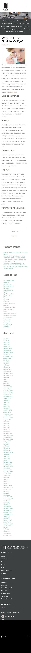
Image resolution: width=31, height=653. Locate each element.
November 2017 (8, 487)
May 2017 (6, 493)
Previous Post (14, 231)
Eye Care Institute (8, 294)
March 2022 (6, 429)
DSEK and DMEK (8, 290)
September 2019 (8, 466)
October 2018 (7, 474)
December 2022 (8, 414)
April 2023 (6, 406)
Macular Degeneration (9, 313)
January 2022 (7, 431)
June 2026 (6, 340)
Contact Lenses (7, 284)
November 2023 (8, 393)
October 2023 (7, 394)
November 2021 (8, 435)
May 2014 (6, 528)
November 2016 (8, 499)
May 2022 (6, 425)
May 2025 (6, 364)
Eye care (5, 292)
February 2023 (7, 410)
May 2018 (6, 481)
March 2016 (6, 504)
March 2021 (6, 448)
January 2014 (7, 533)
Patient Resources (6, 570)
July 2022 (6, 421)
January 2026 (7, 350)
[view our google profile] (4, 607)
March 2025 (6, 367)
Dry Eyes (6, 288)
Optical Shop (7, 319)
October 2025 (7, 354)
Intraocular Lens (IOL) (9, 307)
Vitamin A (6, 326)
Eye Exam (6, 297)
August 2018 (7, 475)
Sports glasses (7, 323)
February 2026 (7, 348)
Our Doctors (4, 559)
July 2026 (6, 339)
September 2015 (8, 514)
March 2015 (6, 518)
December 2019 (8, 462)
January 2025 (7, 371)
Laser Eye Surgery (8, 309)
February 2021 (7, 450)
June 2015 (6, 516)
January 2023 (7, 412)
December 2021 (8, 433)
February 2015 (7, 520)
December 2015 (8, 508)
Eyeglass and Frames (9, 303)
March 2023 (6, 408)
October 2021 (7, 437)
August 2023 (7, 398)
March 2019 (6, 468)
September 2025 (8, 356)
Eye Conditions (6, 45)
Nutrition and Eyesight (9, 315)
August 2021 (7, 441)
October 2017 (7, 489)
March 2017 (6, 495)
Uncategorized (7, 325)
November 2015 (8, 510)
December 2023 (8, 391)
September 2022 (8, 418)
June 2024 (6, 379)
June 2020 (6, 456)
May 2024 (6, 381)
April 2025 (6, 366)
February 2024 (7, 387)
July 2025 (6, 360)
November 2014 (8, 524)
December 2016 (8, 497)
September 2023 (8, 396)
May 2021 (6, 445)
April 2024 (6, 383)
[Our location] (30, 637)
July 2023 (6, 400)
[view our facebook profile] (2, 607)
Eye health (6, 299)
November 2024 (8, 375)
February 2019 (7, 470)
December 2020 (8, 452)
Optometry (6, 321)
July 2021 (6, 443)
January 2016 (7, 506)
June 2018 (6, 479)
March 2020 (6, 460)
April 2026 (6, 344)
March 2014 (6, 531)
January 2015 (7, 522)
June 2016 (6, 501)
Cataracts (6, 282)
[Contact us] (27, 637)
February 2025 (7, 369)
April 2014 (6, 530)
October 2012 (7, 535)
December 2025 (8, 352)
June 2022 (6, 423)
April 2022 (6, 427)
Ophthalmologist (8, 317)
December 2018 (8, 472)
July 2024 (6, 377)
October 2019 (7, 464)
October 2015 (7, 512)
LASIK (5, 311)
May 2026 (6, 342)
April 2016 (6, 502)
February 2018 (7, 485)
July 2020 (6, 454)
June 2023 (6, 402)
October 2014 (7, 526)
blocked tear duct (11, 92)
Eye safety (6, 301)
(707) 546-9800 (15, 223)
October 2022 (7, 416)
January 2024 (7, 389)
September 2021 (8, 439)
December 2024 (8, 373)
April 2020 (6, 458)
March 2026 (6, 346)
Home (3, 556)
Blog (2, 567)
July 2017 (6, 491)
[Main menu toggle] (27, 7)
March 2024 (6, 385)
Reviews (3, 564)
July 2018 (6, 477)
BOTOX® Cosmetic (9, 280)
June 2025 (6, 362)
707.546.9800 (9, 616)
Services (3, 562)
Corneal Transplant (8, 286)
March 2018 (6, 483)
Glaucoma (6, 305)
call (18, 218)
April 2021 (6, 447)
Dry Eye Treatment (6, 599)
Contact (3, 573)
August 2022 (7, 420)
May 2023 (6, 404)
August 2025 (7, 358)
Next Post (14, 236)
